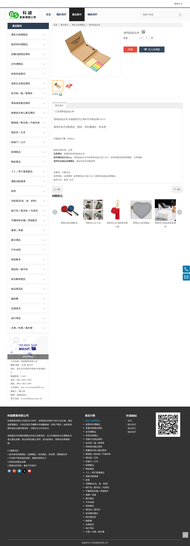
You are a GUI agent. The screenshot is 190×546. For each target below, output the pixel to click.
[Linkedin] (19, 471)
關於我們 (61, 14)
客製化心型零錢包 (141, 223)
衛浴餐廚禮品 (18, 279)
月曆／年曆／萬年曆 (22, 328)
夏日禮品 (16, 240)
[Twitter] (24, 471)
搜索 (179, 14)
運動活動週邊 (18, 181)
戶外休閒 (16, 249)
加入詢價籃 (154, 49)
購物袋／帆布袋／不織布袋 (25, 122)
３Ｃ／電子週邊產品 (22, 171)
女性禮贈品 (17, 64)
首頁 (48, 14)
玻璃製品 (16, 152)
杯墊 (13, 191)
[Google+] (14, 471)
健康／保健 (17, 230)
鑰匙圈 (14, 298)
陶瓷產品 (16, 161)
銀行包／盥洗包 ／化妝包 (24, 210)
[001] (22, 14)
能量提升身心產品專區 (23, 113)
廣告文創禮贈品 (19, 34)
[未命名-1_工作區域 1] (28, 347)
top (185, 535)
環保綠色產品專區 (20, 103)
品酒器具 (16, 308)
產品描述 (59, 105)
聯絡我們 (92, 14)
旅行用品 (16, 318)
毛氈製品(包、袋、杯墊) (23, 201)
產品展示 (77, 14)
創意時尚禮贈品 (19, 44)
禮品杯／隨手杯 (19, 269)
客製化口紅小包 (93, 223)
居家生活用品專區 (20, 83)
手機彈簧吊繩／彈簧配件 (24, 220)
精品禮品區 (17, 289)
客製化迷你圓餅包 (69, 223)
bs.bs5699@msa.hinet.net (31, 399)
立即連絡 (138, 157)
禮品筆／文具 (18, 132)
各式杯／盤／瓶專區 (22, 93)
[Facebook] (9, 471)
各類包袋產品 (18, 73)
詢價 (130, 49)
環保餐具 (16, 259)
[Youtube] (29, 471)
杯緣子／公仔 (18, 142)
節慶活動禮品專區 (20, 54)
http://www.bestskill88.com (32, 387)
